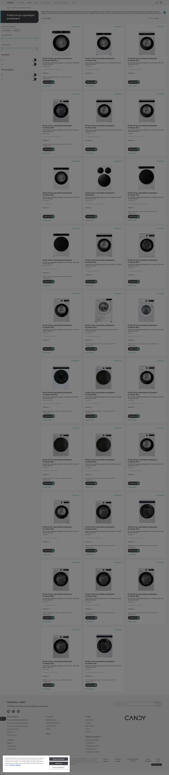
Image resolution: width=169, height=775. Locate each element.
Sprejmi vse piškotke (58, 759)
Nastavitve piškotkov (59, 767)
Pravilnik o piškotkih (15, 765)
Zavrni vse (59, 763)
